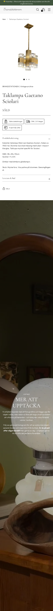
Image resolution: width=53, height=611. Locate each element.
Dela (8, 189)
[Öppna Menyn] (49, 9)
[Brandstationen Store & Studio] (12, 9)
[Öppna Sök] (37, 9)
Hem (4, 19)
